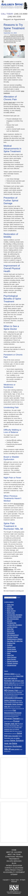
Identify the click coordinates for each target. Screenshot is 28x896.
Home (14, 850)
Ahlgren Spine (9, 674)
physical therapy (19, 503)
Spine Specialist (13, 736)
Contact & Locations (14, 868)
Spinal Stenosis (12, 651)
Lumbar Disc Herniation (14, 625)
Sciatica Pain (11, 643)
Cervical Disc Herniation (14, 615)
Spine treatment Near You (12, 41)
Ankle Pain (10, 604)
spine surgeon (11, 583)
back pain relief (18, 682)
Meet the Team (14, 854)
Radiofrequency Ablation (14, 639)
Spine (9, 653)
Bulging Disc (11, 613)
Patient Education (14, 865)
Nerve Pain (10, 631)
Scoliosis (10, 645)
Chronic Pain (13, 690)
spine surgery (15, 749)
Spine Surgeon (11, 657)
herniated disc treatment (19, 694)
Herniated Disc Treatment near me (11, 695)
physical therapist (7, 714)
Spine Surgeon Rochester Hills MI (13, 746)
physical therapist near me (16, 714)
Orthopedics (11, 633)
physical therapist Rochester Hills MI (11, 716)
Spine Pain (8, 31)
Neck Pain (10, 629)
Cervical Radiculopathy (14, 617)
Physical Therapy (12, 637)
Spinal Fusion (11, 647)
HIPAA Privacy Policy (14, 870)
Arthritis (9, 606)
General (9, 621)
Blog (14, 863)
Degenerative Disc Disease (11, 692)
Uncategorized (11, 665)
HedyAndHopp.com (16, 893)
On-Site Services (14, 861)
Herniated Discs (10, 694)
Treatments (14, 859)
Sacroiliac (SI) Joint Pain (15, 641)
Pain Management (13, 635)
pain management (8, 710)
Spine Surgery (11, 659)
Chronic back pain (9, 102)
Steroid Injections (12, 661)
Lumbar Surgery (12, 627)
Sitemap (14, 874)
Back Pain (10, 608)
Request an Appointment (14, 19)
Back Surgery (11, 610)
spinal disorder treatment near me (13, 37)
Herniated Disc (11, 623)
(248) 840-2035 (14, 17)
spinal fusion (14, 733)
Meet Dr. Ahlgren (14, 852)
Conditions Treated (14, 857)
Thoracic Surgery (12, 663)
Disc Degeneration (13, 619)
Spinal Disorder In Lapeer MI (16, 34)
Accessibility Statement (14, 872)
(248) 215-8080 (14, 14)
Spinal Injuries (11, 649)
